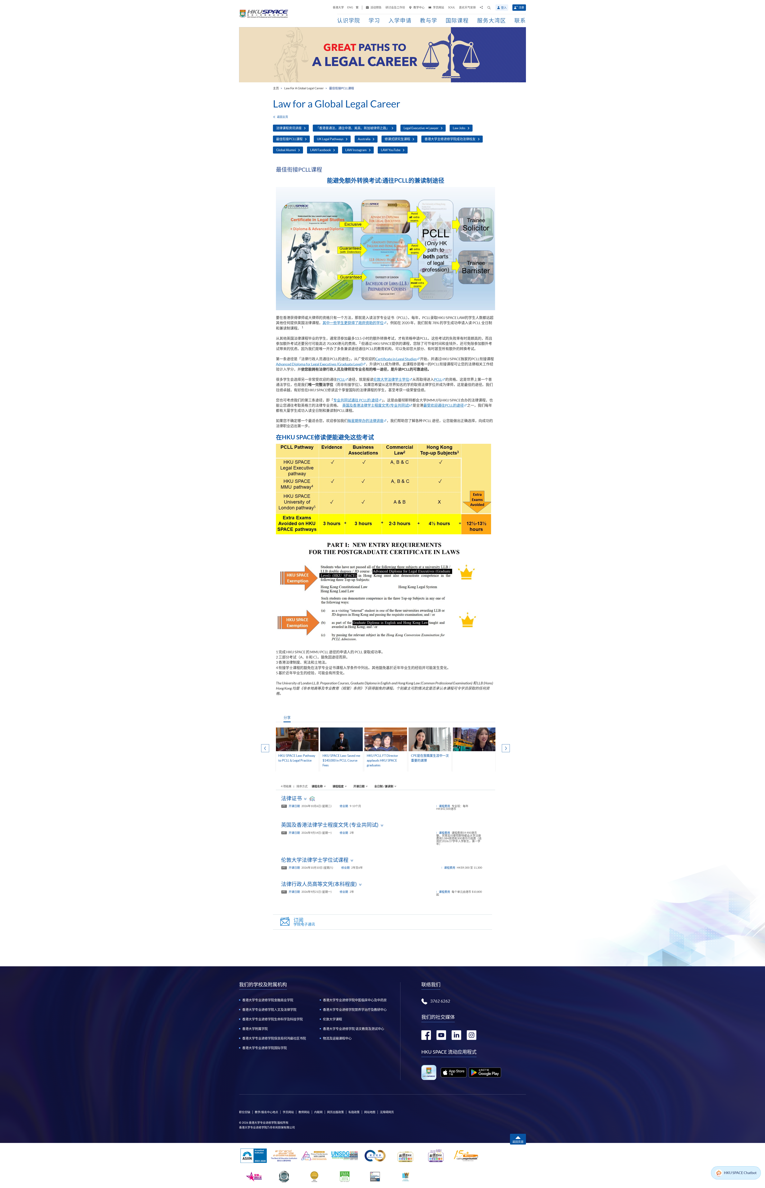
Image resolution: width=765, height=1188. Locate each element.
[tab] (385, 798)
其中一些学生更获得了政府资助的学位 (353, 323)
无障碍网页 (387, 1112)
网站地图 (369, 1112)
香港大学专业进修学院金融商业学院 (267, 1000)
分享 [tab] (287, 718)
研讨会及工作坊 (395, 7)
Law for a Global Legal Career (304, 88)
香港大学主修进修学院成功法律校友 (450, 139)
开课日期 (359, 786)
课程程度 (338, 786)
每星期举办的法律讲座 (365, 421)
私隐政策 (354, 1112)
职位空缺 (244, 1112)
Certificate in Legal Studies (396, 359)
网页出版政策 (335, 1112)
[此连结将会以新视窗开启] (454, 1072)
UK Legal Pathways (330, 139)
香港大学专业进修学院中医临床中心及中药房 (355, 1000)
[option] (297, 749)
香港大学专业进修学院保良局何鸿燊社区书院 (274, 1038)
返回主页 (282, 116)
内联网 (318, 1112)
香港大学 (338, 7)
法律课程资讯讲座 (289, 128)
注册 (521, 7)
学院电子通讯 (304, 922)
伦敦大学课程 (332, 1019)
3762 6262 (440, 1001)
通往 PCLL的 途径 (365, 400)
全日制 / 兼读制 (383, 786)
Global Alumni (286, 150)
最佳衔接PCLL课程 (289, 139)
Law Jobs (459, 128)
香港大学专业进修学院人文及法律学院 (269, 1009)
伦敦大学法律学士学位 (391, 379)
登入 (504, 7)
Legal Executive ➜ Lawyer (421, 128)
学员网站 (438, 7)
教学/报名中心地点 (266, 1112)
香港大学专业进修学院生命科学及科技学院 (272, 1019)
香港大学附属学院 (255, 1029)
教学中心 (419, 7)
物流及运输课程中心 (337, 1038)
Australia (364, 139)
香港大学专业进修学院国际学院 (264, 1048)
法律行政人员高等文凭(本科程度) (319, 884)
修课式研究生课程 (397, 139)
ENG (350, 7)
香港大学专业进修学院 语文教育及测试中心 (353, 1029)
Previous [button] (265, 748)
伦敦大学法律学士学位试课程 (314, 860)
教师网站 (304, 1112)
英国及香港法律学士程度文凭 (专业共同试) (330, 825)
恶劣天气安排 (467, 7)
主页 (276, 88)
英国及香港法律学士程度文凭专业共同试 (375, 405)
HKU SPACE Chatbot (740, 1173)
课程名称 (317, 786)
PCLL (341, 379)
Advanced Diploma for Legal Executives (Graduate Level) (319, 364)
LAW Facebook (320, 150)
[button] (489, 7)
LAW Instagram (356, 150)
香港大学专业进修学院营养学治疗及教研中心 (355, 1009)
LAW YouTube (390, 150)
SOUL (451, 7)
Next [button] (506, 748)
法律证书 (291, 798)
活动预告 (376, 7)
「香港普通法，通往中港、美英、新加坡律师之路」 (352, 128)
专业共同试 (342, 400)
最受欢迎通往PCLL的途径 (443, 405)
